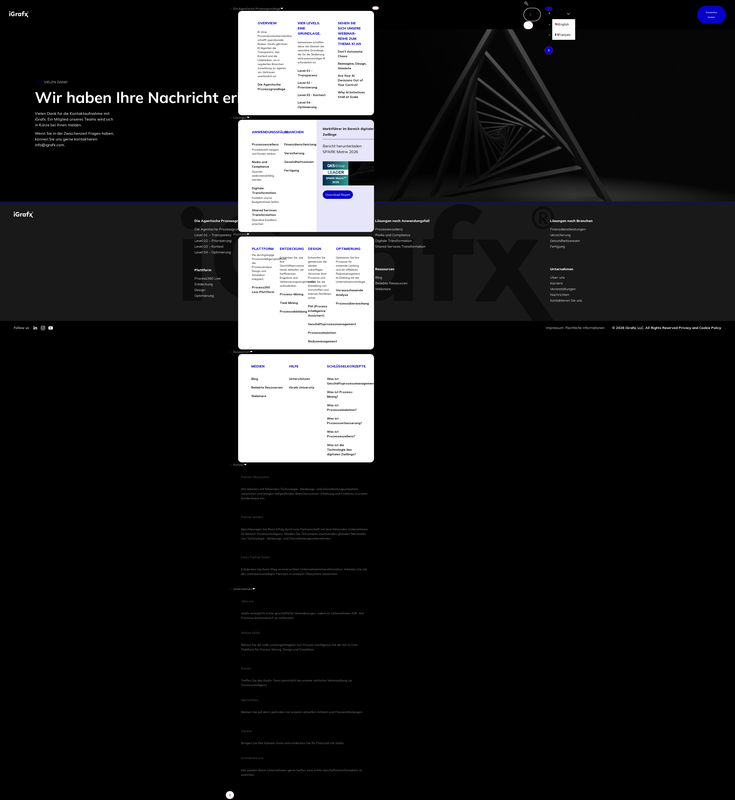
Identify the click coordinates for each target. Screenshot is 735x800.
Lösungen (240, 117)
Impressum (555, 328)
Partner (238, 465)
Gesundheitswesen (565, 240)
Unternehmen (242, 589)
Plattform (240, 234)
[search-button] (528, 25)
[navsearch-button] (526, 4)
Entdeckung (292, 249)
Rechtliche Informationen (584, 328)
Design (314, 249)
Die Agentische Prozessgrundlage (256, 9)
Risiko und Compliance (392, 235)
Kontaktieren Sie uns (566, 300)
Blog (378, 277)
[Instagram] (43, 328)
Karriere (556, 283)
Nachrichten (559, 294)
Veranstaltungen (563, 289)
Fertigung (557, 246)
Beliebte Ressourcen (391, 283)
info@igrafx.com (49, 144)
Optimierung (348, 249)
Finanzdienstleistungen (568, 229)
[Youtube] (50, 328)
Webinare (383, 289)
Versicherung (560, 235)
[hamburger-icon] (375, 8)
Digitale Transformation (393, 240)
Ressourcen (241, 352)
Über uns (557, 277)
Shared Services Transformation (400, 246)
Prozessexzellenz (389, 229)
